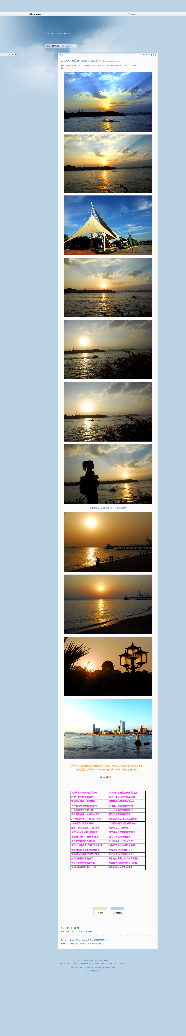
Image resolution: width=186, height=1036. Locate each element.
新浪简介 (63, 963)
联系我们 (88, 963)
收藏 (68, 931)
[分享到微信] (78, 928)
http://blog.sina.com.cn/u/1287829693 (58, 34)
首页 (48, 46)
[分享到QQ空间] (71, 928)
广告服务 (80, 963)
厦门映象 (133, 65)
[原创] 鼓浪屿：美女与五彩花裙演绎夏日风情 (88, 940)
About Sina (72, 963)
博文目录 (56, 46)
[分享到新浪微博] (68, 928)
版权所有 (96, 971)
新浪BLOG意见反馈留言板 (87, 960)
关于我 (65, 46)
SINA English (113, 963)
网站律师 (104, 963)
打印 (80, 931)
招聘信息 (96, 963)
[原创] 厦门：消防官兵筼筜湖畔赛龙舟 (85, 944)
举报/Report (88, 931)
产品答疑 (122, 963)
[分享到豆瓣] (75, 928)
